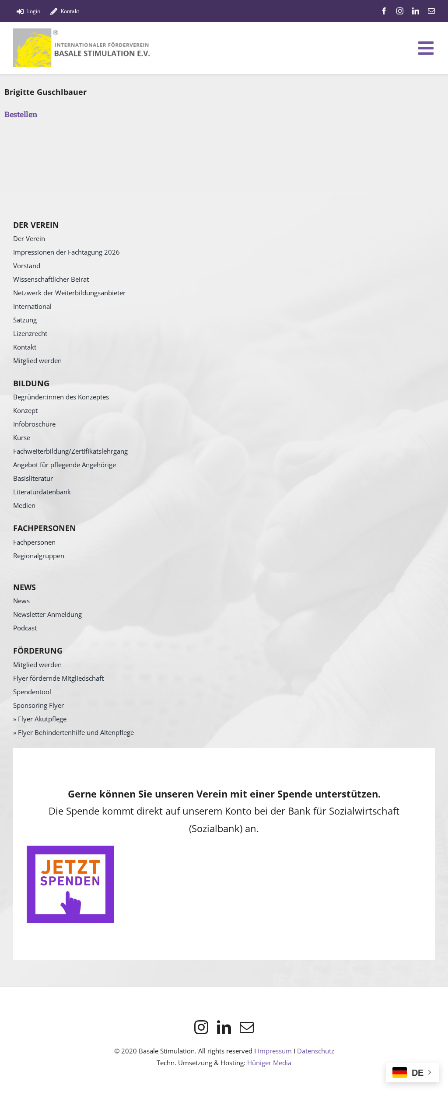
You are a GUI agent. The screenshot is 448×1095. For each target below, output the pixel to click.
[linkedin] (415, 10)
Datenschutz (315, 1050)
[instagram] (399, 10)
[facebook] (384, 10)
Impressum (275, 1050)
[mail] (431, 10)
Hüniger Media (269, 1062)
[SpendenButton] (70, 849)
